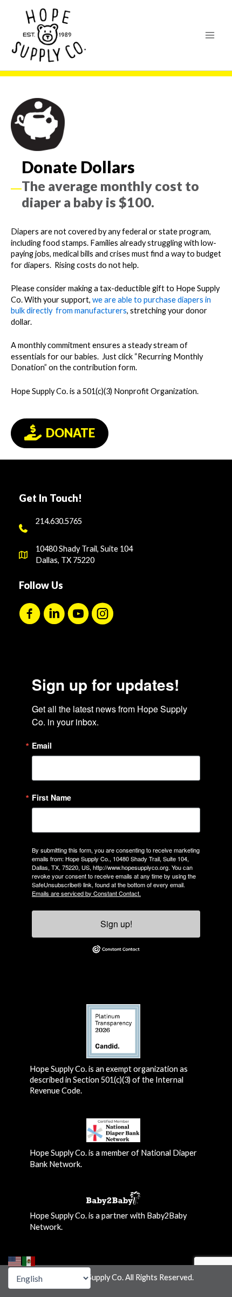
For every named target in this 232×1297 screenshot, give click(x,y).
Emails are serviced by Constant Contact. (86, 893)
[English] (15, 1260)
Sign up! (116, 924)
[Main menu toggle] (210, 35)
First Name (51, 797)
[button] (29, 614)
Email (42, 745)
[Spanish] (29, 1260)
